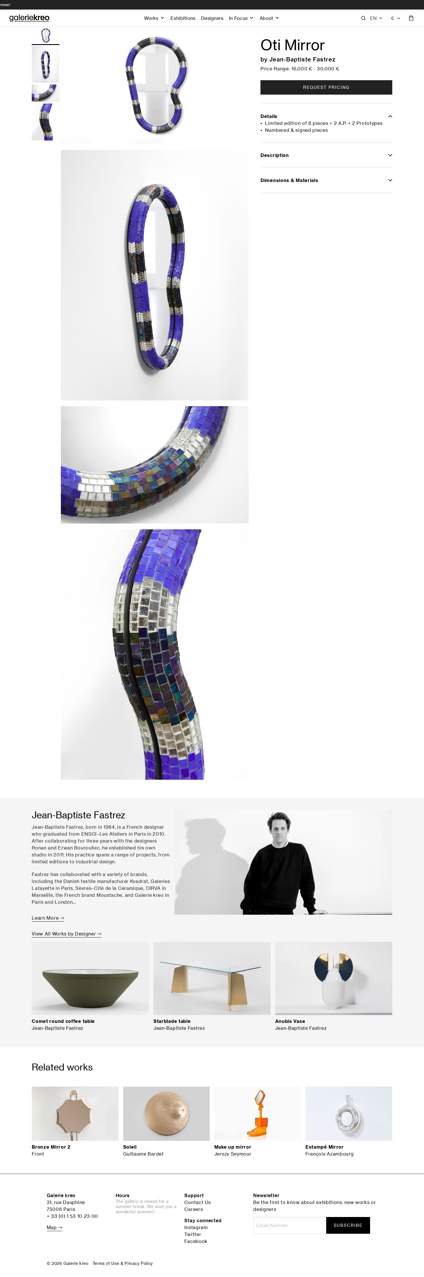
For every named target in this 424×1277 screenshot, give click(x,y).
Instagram (196, 1227)
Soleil (130, 1147)
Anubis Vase (290, 1021)
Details (268, 116)
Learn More (46, 917)
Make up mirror (233, 1147)
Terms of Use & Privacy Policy (123, 1263)
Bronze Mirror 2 (51, 1147)
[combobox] (396, 18)
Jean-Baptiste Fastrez (302, 59)
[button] (376, 18)
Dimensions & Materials (289, 180)
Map (52, 1227)
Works (151, 18)
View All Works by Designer (64, 933)
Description (274, 155)
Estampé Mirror (324, 1147)
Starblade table (172, 1021)
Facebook (196, 1241)
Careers (193, 1209)
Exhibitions (182, 18)
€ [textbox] (392, 18)
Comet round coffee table (63, 1021)
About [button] (266, 18)
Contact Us (197, 1202)
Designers (212, 18)
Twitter (192, 1234)
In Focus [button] (238, 18)
